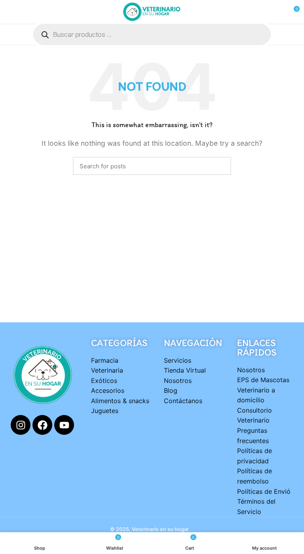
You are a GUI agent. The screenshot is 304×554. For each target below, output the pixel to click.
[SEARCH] (220, 166)
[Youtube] (64, 425)
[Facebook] (42, 425)
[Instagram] (20, 425)
